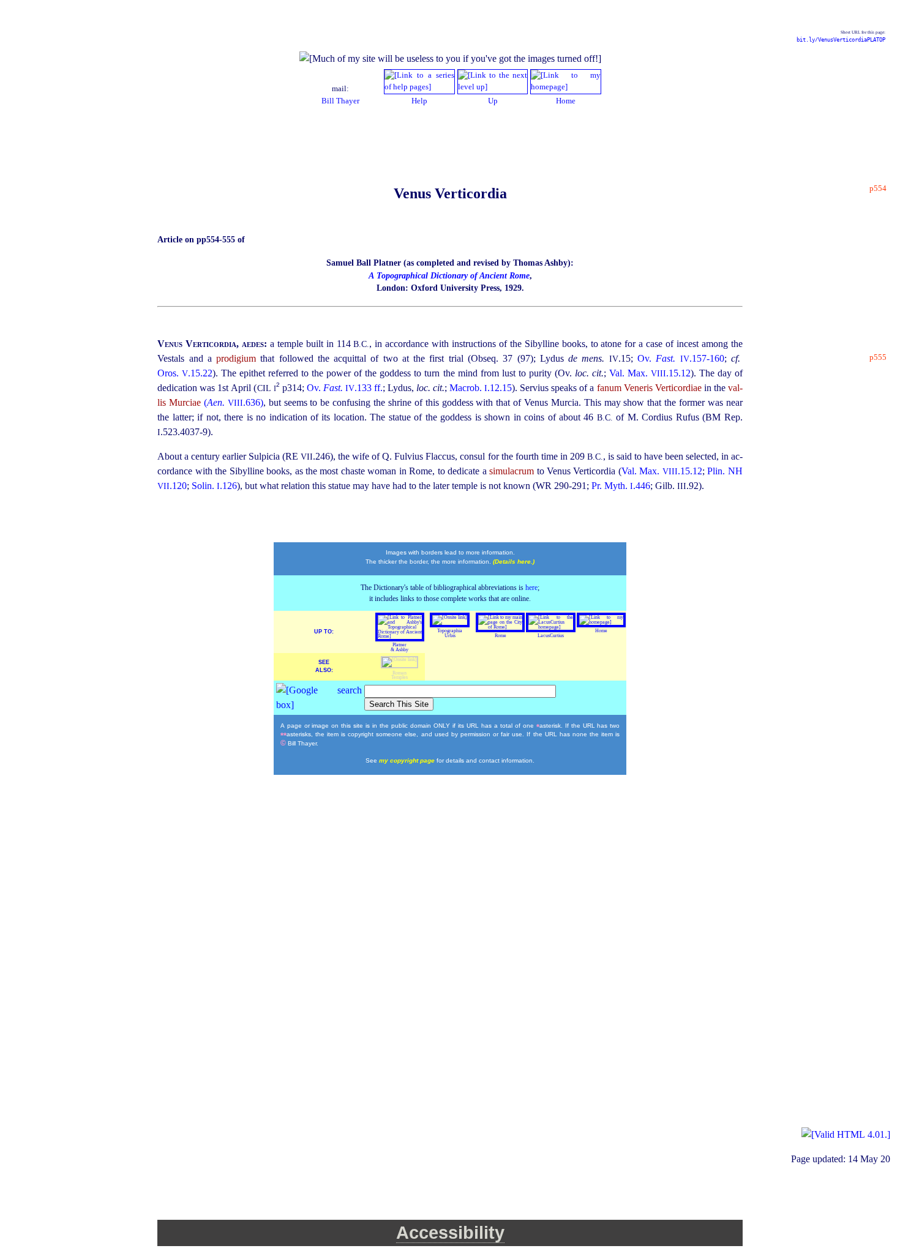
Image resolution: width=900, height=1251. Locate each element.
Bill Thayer (340, 101)
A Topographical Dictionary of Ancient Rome (449, 275)
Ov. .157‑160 (680, 358)
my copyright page (408, 760)
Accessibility (450, 1232)
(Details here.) (513, 561)
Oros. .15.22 (184, 373)
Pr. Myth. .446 (620, 485)
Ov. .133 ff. (345, 388)
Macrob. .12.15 (480, 388)
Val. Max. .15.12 (650, 373)
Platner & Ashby (399, 647)
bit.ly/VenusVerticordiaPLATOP (841, 40)
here (531, 587)
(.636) (233, 402)
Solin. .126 (214, 485)
